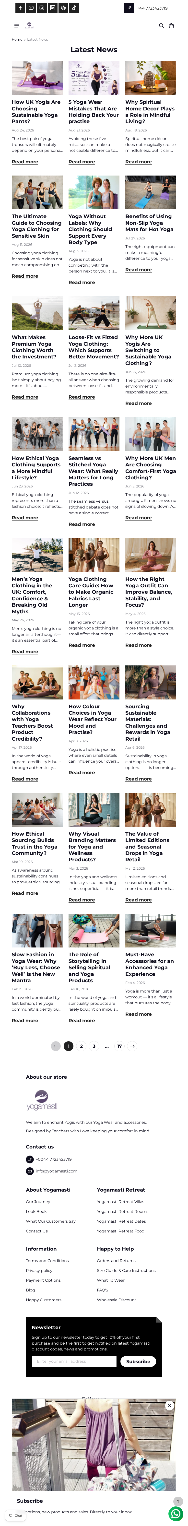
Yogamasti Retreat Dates (121, 1221)
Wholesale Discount (116, 1300)
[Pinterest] (63, 8)
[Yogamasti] (29, 25)
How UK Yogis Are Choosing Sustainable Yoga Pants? (36, 111)
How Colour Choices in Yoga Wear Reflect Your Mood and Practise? (93, 719)
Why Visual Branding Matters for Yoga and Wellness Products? (92, 847)
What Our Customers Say (51, 1221)
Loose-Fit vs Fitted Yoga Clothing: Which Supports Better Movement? (94, 347)
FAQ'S (102, 1290)
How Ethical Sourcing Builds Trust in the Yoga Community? (35, 843)
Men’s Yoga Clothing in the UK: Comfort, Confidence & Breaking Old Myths (32, 595)
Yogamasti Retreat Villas (120, 1201)
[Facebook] (20, 8)
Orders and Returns (116, 1260)
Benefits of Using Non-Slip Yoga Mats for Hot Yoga (149, 222)
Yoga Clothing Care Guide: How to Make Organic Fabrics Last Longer (91, 592)
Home (17, 39)
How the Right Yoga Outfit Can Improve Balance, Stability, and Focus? (148, 592)
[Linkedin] (53, 8)
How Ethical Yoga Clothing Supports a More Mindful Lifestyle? (36, 468)
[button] (161, 26)
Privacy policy (39, 1270)
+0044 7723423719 (54, 1159)
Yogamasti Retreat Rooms (122, 1211)
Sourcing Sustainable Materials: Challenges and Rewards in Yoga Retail (147, 722)
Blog (30, 1290)
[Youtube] (31, 8)
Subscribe (138, 1361)
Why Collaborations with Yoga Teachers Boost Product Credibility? (32, 722)
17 (119, 1046)
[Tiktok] (74, 8)
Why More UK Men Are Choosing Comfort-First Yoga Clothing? (150, 468)
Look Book (36, 1211)
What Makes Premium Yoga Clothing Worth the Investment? (34, 347)
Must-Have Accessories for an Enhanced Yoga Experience (149, 964)
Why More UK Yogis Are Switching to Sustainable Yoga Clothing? (148, 350)
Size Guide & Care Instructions (126, 1270)
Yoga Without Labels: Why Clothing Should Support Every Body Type (90, 229)
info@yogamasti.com (56, 1171)
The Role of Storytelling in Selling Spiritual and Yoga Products (89, 967)
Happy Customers (43, 1300)
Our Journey (38, 1201)
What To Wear (111, 1280)
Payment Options (43, 1280)
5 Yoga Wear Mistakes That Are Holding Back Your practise (94, 111)
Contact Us (37, 1231)
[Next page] (132, 1046)
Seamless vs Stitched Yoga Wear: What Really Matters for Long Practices (93, 471)
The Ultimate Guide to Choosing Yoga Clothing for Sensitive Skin (37, 226)
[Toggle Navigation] (17, 26)
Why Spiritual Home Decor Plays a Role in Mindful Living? (150, 111)
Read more (25, 162)
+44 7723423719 (152, 8)
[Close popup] (169, 1405)
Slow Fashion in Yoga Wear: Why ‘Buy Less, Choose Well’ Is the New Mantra (36, 967)
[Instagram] (42, 8)
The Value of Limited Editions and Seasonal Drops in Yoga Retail (147, 847)
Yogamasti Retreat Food (120, 1231)
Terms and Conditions (47, 1260)
